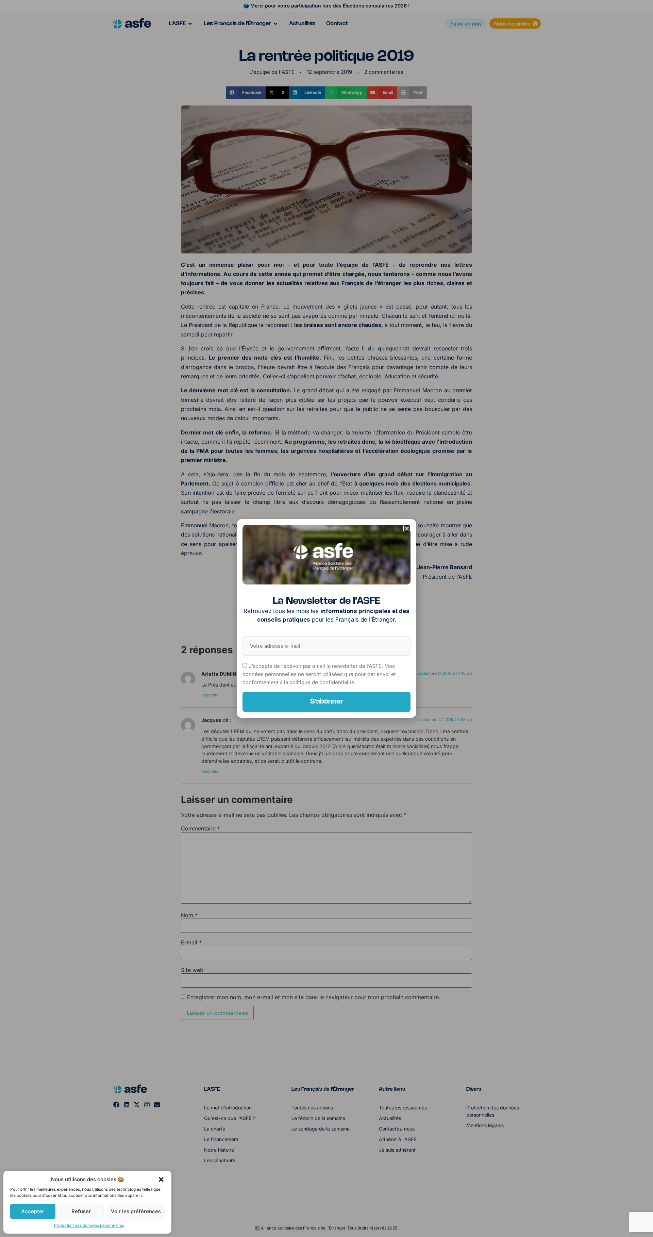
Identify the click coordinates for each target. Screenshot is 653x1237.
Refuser (81, 1211)
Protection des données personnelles (89, 1225)
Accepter (32, 1211)
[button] (161, 1179)
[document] (326, 618)
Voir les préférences (136, 1211)
